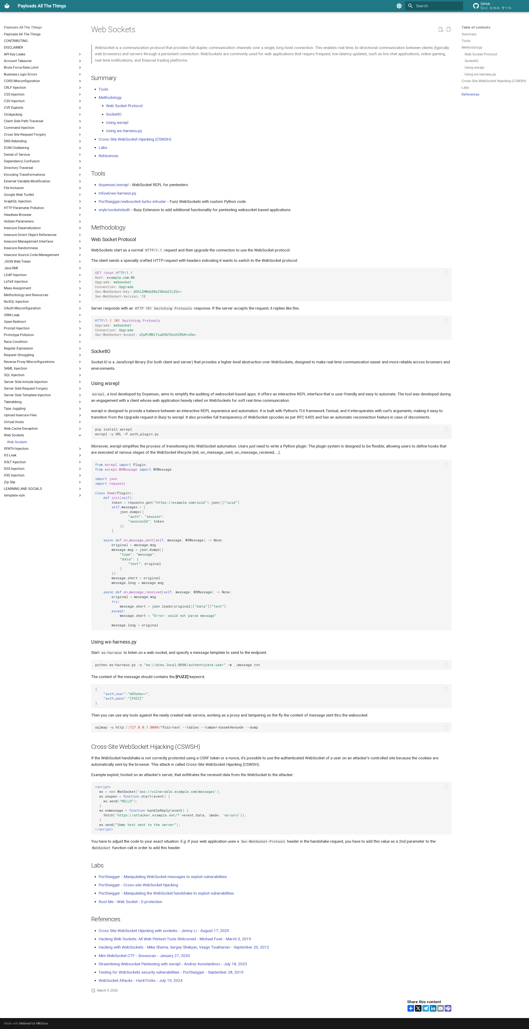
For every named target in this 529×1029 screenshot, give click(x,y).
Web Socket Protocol (124, 105)
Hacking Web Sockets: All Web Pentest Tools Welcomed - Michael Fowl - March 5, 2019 (175, 939)
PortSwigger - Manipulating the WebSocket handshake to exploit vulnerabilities (166, 893)
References (108, 155)
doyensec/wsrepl (114, 184)
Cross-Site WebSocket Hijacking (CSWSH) (135, 139)
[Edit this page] (449, 29)
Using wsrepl (117, 122)
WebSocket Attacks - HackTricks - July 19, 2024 (140, 980)
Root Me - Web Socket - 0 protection (130, 901)
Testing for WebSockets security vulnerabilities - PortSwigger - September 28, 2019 (171, 972)
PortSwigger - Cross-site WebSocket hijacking (138, 885)
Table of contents (476, 27)
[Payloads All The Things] (7, 6)
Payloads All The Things (23, 27)
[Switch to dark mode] (399, 6)
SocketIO (114, 114)
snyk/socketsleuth (114, 209)
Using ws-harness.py (124, 130)
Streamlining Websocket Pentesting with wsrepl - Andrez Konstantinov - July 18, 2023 (173, 964)
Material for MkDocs (33, 1023)
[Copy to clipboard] (447, 273)
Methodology (110, 97)
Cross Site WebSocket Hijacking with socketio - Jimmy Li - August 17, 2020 (164, 930)
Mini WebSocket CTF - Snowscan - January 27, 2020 (144, 955)
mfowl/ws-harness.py (117, 193)
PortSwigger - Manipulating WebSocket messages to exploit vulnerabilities (163, 876)
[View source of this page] (441, 29)
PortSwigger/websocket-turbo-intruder (132, 201)
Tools (103, 89)
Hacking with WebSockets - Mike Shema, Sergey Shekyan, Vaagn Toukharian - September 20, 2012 (184, 947)
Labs (103, 147)
